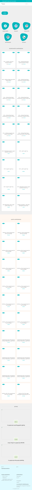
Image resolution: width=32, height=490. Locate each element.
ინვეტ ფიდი (5, 31)
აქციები (17, 482)
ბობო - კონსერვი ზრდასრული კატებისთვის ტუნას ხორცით (23, 62)
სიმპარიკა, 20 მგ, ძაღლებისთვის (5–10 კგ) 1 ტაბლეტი (8, 287)
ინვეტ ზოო (26, 31)
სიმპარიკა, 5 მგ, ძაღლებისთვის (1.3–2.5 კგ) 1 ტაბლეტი (8, 322)
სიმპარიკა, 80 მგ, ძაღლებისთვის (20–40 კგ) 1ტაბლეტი (8, 251)
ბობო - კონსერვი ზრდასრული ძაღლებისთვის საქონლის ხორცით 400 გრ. (8, 116)
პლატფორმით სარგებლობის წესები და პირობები (23, 486)
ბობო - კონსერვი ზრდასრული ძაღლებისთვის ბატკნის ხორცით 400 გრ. (23, 98)
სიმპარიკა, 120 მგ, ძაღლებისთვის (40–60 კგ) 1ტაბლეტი (8, 233)
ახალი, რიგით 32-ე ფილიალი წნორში (16, 442)
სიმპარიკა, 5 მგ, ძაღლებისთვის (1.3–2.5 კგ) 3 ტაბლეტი (23, 322)
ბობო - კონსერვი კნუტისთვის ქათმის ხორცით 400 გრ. (8, 80)
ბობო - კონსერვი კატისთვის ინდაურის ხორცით (8, 62)
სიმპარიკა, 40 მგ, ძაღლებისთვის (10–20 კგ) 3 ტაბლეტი (23, 269)
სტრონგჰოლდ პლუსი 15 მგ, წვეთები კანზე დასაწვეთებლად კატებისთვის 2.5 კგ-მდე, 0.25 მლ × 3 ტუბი (23, 376)
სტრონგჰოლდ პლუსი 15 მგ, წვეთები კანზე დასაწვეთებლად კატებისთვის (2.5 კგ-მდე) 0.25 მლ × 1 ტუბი (8, 376)
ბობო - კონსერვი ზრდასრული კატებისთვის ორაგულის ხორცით (23, 80)
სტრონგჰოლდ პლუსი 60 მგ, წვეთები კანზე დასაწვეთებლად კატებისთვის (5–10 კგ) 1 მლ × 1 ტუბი (8, 340)
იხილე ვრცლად (4, 13)
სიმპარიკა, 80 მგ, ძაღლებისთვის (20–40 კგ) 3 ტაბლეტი (23, 251)
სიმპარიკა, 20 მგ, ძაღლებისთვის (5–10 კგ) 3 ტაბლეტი (23, 287)
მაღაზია (24, 42)
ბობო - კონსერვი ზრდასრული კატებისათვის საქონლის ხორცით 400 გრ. (8, 98)
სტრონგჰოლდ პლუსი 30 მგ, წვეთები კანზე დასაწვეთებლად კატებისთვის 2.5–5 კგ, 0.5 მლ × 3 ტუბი (23, 358)
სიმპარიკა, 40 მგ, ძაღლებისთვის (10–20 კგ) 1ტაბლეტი (8, 269)
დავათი (16, 31)
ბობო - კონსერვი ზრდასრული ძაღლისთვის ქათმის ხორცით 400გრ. (23, 134)
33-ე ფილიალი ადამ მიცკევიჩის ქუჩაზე (16, 425)
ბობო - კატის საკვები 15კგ (23, 168)
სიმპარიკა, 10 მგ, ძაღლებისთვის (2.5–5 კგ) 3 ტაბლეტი (23, 305)
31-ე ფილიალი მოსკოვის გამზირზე (16, 460)
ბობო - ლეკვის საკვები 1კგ (8, 168)
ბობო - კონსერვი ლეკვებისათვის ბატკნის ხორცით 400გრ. (8, 134)
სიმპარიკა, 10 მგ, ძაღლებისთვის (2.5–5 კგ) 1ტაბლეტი (8, 305)
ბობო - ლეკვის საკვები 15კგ (8, 186)
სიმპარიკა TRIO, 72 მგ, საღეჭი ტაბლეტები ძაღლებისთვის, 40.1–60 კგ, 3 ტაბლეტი (23, 394)
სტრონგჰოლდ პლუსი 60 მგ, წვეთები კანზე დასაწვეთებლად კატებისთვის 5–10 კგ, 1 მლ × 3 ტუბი (23, 340)
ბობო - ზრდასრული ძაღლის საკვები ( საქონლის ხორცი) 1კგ (8, 151)
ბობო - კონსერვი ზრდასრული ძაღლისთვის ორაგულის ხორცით (23, 116)
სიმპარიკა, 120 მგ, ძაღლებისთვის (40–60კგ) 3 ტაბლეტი (23, 233)
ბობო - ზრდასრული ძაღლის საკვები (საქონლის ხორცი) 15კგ (23, 187)
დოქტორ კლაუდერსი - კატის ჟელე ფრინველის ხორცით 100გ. (24, 205)
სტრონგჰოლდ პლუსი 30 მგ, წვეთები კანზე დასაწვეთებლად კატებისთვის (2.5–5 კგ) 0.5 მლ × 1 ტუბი (8, 358)
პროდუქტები (8, 42)
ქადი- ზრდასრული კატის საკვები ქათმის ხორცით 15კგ (8, 205)
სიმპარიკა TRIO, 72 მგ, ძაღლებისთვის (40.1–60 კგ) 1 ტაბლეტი (8, 394)
